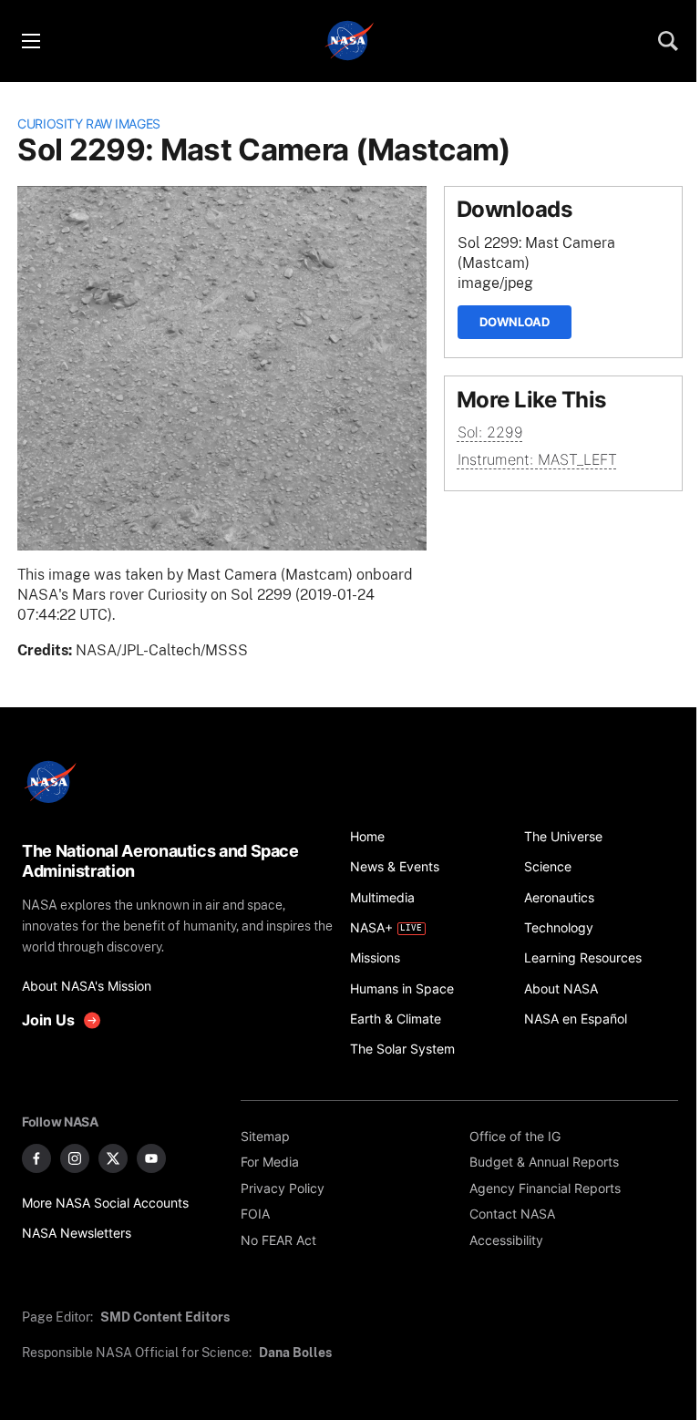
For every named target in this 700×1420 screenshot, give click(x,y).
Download (514, 321)
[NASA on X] (113, 1158)
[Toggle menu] (30, 41)
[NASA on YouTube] (151, 1158)
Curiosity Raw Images (88, 123)
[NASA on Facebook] (36, 1158)
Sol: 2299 (490, 432)
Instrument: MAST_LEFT (537, 459)
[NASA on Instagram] (74, 1158)
